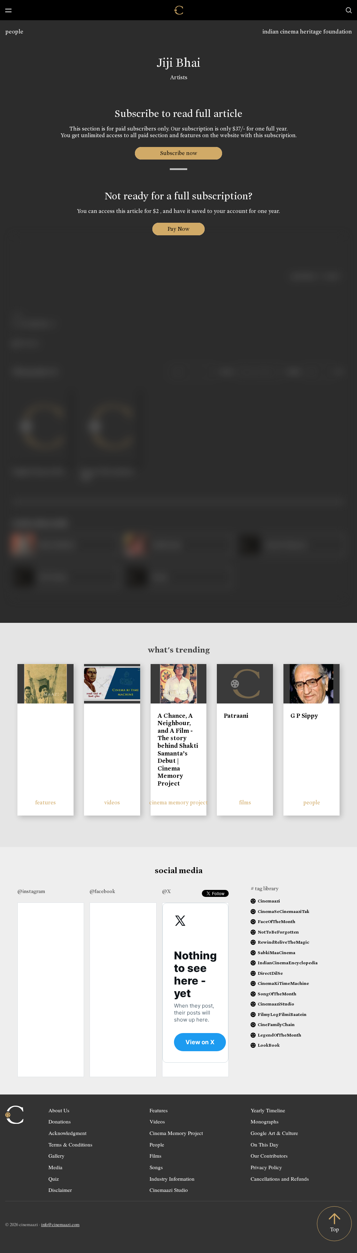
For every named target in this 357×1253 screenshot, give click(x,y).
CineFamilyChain (276, 1024)
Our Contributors (269, 1155)
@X (166, 891)
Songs (156, 1167)
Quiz (53, 1178)
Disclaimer (60, 1189)
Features (159, 1110)
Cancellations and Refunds (280, 1178)
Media (55, 1167)
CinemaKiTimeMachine (283, 983)
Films (155, 1155)
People (157, 1144)
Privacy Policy (266, 1167)
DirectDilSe (270, 973)
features (45, 802)
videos (112, 802)
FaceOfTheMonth (276, 921)
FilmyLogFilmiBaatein (282, 1014)
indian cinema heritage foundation (307, 31)
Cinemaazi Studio (169, 1189)
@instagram (31, 891)
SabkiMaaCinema (276, 952)
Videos (157, 1121)
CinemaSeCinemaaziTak (283, 911)
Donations (59, 1121)
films (245, 802)
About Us (58, 1110)
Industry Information (172, 1178)
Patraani (236, 716)
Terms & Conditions (70, 1144)
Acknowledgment (67, 1132)
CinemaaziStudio (276, 1004)
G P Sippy (304, 716)
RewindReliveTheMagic (283, 942)
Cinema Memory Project (176, 1132)
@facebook (102, 891)
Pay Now (178, 229)
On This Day (265, 1144)
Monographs (265, 1121)
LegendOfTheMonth (279, 1035)
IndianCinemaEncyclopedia (288, 962)
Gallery (56, 1155)
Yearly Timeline (268, 1110)
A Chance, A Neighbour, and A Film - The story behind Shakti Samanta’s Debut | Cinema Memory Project (178, 749)
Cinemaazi (269, 901)
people (14, 31)
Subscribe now (178, 153)
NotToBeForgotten (278, 932)
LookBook (269, 1045)
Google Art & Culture (274, 1132)
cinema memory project (178, 802)
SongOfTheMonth (277, 993)
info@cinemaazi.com (60, 1224)
